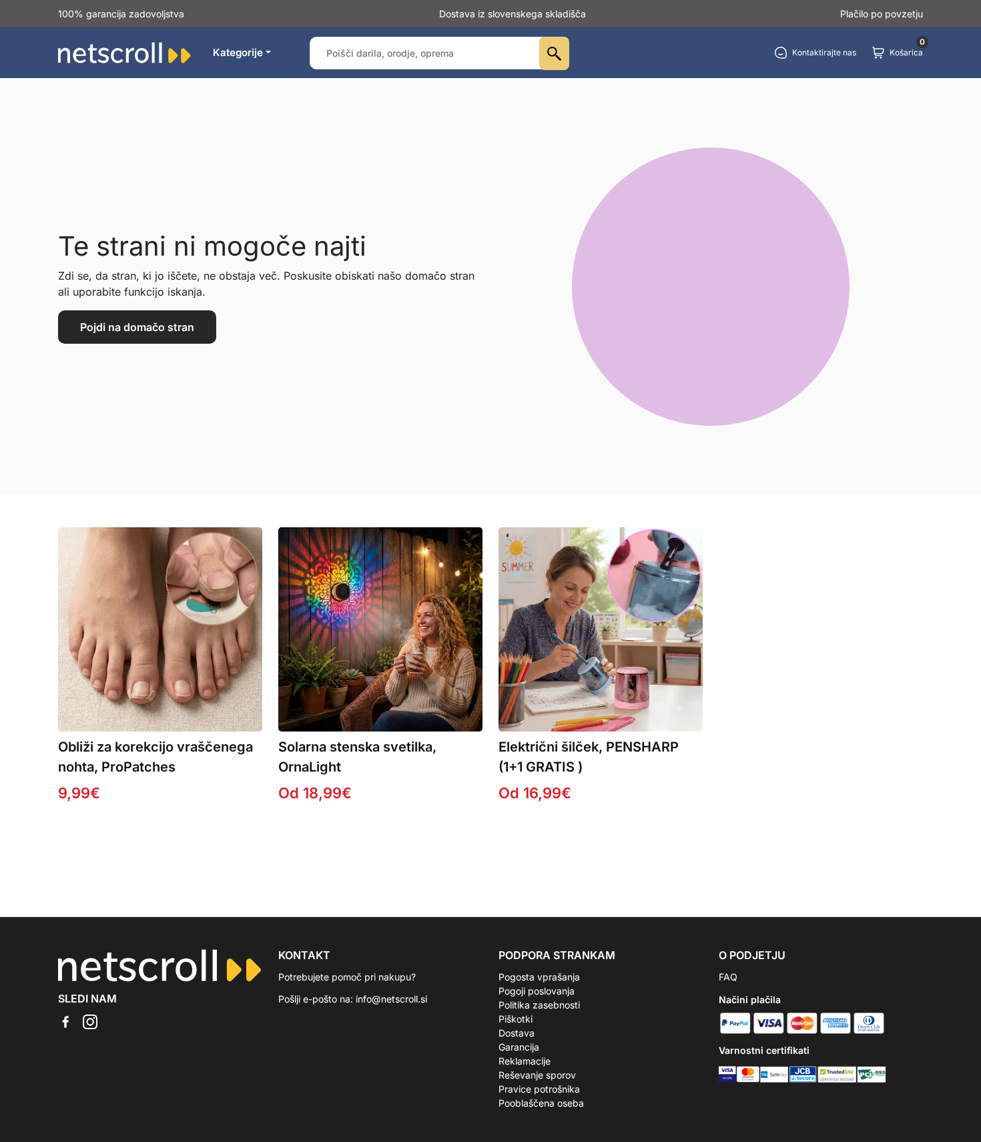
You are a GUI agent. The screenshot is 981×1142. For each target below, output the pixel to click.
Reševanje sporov (537, 1075)
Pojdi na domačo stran (137, 327)
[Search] (554, 53)
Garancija (519, 1047)
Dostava (517, 1033)
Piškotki (516, 1019)
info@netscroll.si (391, 999)
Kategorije (238, 52)
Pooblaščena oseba (541, 1103)
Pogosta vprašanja (539, 976)
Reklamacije (525, 1061)
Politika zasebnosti (539, 1005)
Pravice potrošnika (539, 1089)
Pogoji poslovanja (537, 990)
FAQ (728, 976)
